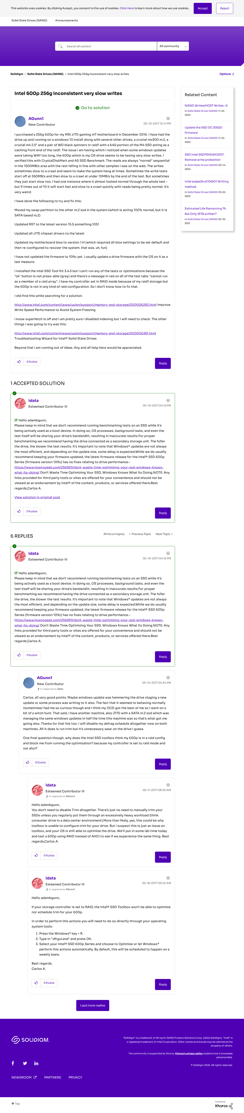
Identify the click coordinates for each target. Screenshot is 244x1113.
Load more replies (92, 1005)
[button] (203, 8)
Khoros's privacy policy (189, 1053)
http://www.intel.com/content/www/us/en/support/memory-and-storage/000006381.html (85, 333)
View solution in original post (37, 497)
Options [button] (225, 74)
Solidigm (16, 74)
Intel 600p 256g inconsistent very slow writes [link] (98, 74)
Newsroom (21, 1077)
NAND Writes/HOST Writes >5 (206, 105)
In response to (51, 688)
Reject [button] (224, 8)
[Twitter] (25, 1063)
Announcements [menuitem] (66, 20)
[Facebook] (12, 1063)
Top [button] (17, 1103)
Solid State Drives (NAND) (45, 74)
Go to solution (95, 107)
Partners (52, 1077)
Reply (163, 363)
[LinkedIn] (36, 1063)
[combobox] (106, 46)
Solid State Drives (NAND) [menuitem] (29, 20)
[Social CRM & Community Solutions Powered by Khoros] (224, 1105)
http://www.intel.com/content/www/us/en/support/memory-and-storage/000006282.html (85, 305)
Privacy (75, 1077)
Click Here (127, 8)
